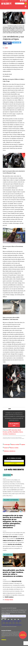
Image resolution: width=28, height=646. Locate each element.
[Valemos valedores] (9, 451)
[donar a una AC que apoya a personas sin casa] (23, 638)
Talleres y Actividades (11, 499)
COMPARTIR (7, 42)
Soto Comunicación (13, 626)
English (3, 0)
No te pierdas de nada (14, 458)
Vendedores (12, 434)
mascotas (14, 430)
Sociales (5, 434)
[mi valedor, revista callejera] (6, 4)
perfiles (10, 432)
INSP (9, 430)
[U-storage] (6, 444)
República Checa (18, 432)
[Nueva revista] (14, 444)
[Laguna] (22, 444)
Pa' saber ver (8, 554)
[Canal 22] (6, 447)
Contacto (6, 0)
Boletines (7, 475)
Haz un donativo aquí (14, 424)
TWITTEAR (16, 42)
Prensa (3, 639)
